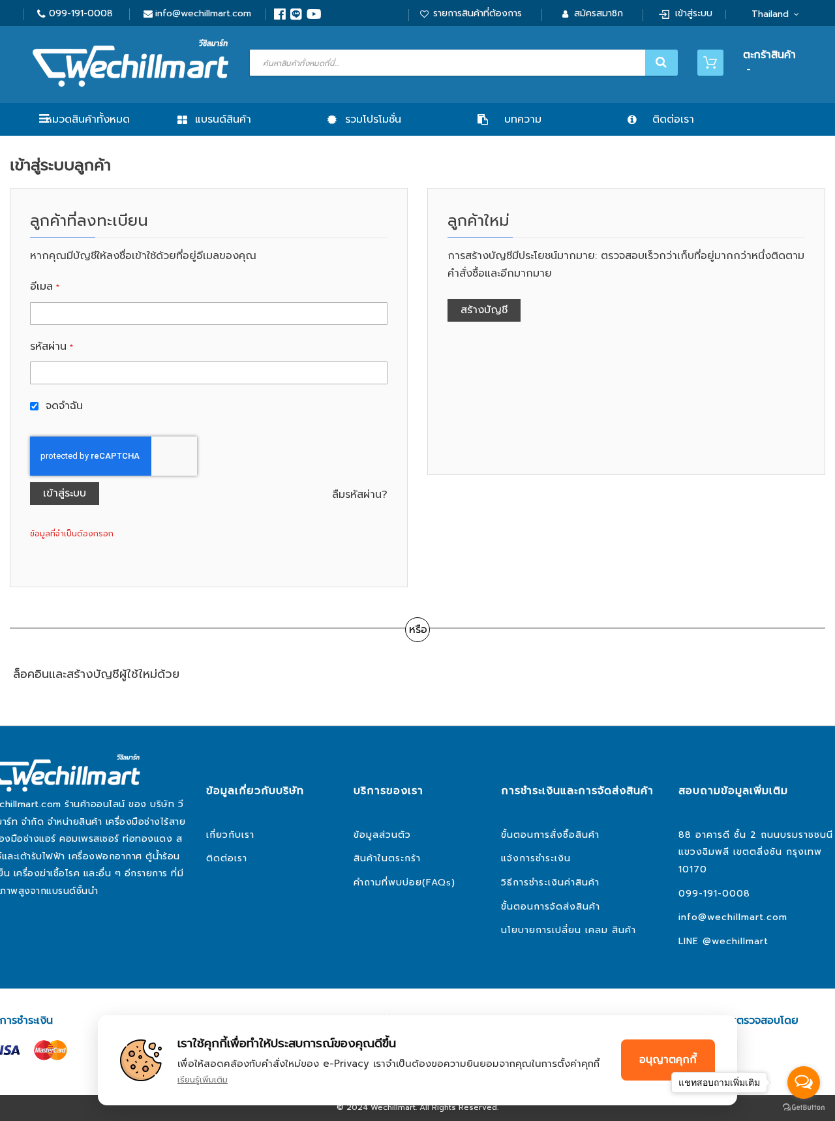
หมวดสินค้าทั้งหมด (88, 119)
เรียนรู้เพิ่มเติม (202, 1079)
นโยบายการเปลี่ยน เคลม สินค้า (568, 930)
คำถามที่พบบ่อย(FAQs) (404, 882)
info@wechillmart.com (203, 13)
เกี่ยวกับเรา (230, 835)
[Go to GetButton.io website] (804, 1107)
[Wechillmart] (130, 63)
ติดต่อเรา (226, 858)
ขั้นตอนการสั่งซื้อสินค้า (550, 835)
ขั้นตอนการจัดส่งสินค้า (550, 907)
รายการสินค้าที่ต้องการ (477, 13)
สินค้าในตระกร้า (387, 858)
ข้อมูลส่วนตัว (382, 835)
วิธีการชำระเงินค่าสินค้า (550, 882)
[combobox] (462, 63)
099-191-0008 (81, 13)
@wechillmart (735, 941)
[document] (417, 1060)
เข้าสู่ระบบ (693, 13)
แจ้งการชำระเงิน (536, 858)
